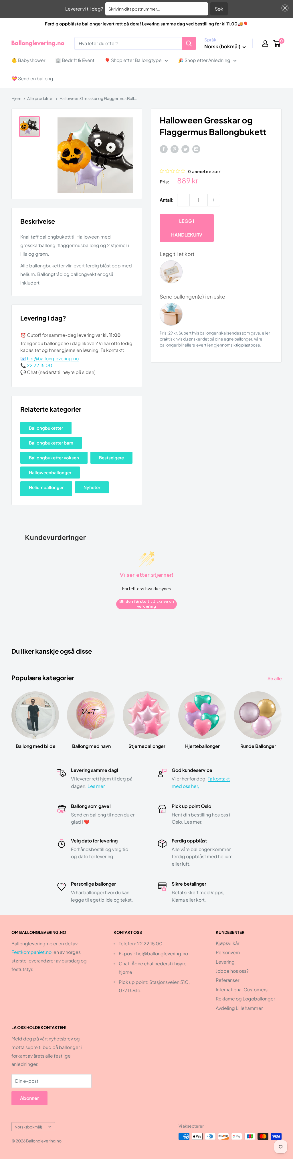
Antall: (167, 200)
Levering (225, 962)
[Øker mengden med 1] (214, 200)
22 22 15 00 (39, 365)
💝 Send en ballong (32, 78)
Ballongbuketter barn (51, 442)
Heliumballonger (46, 487)
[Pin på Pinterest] (175, 148)
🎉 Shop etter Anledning (204, 60)
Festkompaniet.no (31, 952)
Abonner (29, 1098)
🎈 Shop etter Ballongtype (133, 60)
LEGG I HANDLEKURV (186, 228)
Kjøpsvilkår (227, 943)
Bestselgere (111, 457)
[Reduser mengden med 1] (183, 200)
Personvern (228, 952)
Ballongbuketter (46, 428)
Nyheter (92, 487)
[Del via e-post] (196, 148)
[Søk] (189, 43)
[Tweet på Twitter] (185, 148)
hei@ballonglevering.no (53, 358)
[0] (276, 43)
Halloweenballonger (50, 472)
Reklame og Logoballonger (245, 999)
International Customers (242, 989)
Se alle (275, 678)
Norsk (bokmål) (28, 1126)
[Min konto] (265, 43)
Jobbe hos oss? (232, 971)
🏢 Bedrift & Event (74, 60)
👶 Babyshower (28, 60)
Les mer (96, 786)
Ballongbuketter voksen (54, 457)
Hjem (16, 98)
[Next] (281, 715)
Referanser (227, 980)
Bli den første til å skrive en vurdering (146, 604)
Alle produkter (40, 98)
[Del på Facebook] (164, 148)
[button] (283, 8)
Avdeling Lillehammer (239, 1008)
